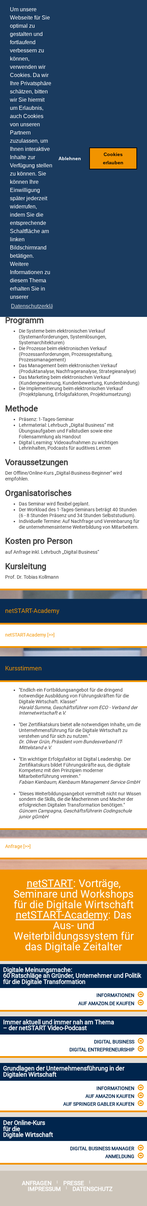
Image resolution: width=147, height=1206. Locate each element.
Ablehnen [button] (69, 158)
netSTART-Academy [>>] (30, 635)
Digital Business (114, 1041)
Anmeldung (119, 1156)
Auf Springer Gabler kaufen (98, 1104)
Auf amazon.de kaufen (106, 1003)
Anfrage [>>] (18, 846)
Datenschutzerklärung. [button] (38, 306)
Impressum (44, 1189)
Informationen (115, 995)
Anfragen (37, 1183)
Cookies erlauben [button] (113, 158)
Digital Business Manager (102, 1148)
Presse (73, 1183)
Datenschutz (92, 1189)
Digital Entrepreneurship (101, 1049)
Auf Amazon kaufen (109, 1096)
